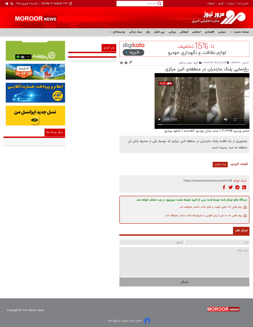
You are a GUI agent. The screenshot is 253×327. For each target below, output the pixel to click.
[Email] (126, 62)
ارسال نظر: (241, 230)
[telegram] (6, 3)
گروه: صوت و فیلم (188, 63)
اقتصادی (209, 32)
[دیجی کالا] (184, 49)
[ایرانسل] (34, 115)
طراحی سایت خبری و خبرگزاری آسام (125, 320)
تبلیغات (211, 3)
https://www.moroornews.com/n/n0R (208, 181)
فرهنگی (184, 32)
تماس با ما (243, 3)
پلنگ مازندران (220, 164)
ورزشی (172, 32)
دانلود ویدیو (172, 131)
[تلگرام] (237, 187)
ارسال (184, 282)
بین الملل (159, 32)
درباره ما (230, 3)
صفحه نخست (241, 32)
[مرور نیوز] (126, 17)
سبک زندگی (135, 32)
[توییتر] (230, 187)
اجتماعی (196, 32)
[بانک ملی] (34, 72)
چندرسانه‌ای (118, 32)
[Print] (121, 62)
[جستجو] (159, 3)
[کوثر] (34, 93)
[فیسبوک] (224, 187)
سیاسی (222, 32)
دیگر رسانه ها (54, 132)
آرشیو (220, 3)
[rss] (12, 3)
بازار (148, 32)
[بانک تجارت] (34, 51)
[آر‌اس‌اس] (244, 187)
